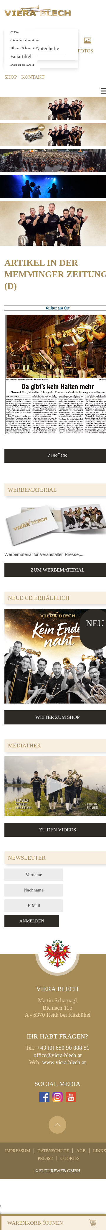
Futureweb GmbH (59, 1170)
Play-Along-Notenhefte (34, 48)
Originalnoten (24, 40)
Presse (45, 1158)
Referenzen (22, 64)
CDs (14, 33)
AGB (81, 1150)
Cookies (70, 1158)
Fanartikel (21, 56)
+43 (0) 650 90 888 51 (63, 1048)
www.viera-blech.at (64, 1062)
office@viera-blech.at (58, 1055)
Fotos (85, 51)
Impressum (17, 1150)
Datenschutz (53, 1150)
